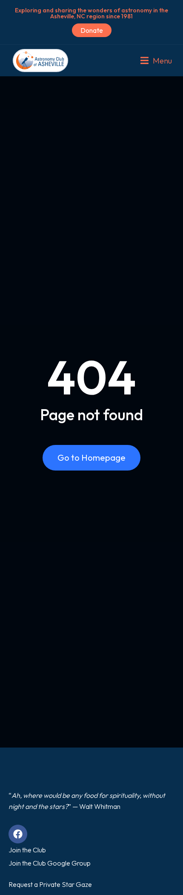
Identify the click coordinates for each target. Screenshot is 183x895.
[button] (156, 60)
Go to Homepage (91, 457)
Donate (91, 30)
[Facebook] (18, 834)
